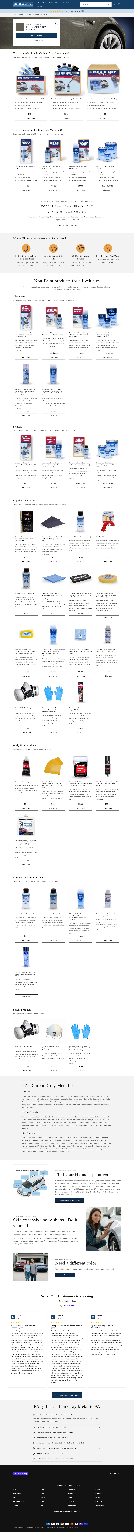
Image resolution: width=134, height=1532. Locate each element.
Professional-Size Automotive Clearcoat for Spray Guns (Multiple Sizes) (106, 334)
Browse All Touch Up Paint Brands (67, 1512)
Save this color (36, 35)
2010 (84, 211)
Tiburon (78, 206)
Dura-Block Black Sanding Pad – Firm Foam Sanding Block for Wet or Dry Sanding (80, 595)
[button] (53, 2)
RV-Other (98, 1501)
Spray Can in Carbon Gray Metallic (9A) (78, 167)
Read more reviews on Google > (67, 1395)
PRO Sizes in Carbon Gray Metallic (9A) (105, 167)
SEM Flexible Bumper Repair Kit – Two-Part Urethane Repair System (107, 783)
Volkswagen (72, 1505)
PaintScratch (21, 1527)
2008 (69, 211)
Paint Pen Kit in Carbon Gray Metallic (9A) (29, 99)
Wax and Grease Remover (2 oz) (80, 537)
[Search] (109, 4)
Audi (14, 1489)
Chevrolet (71, 1489)
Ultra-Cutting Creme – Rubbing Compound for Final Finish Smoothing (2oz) (25, 538)
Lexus (43, 1497)
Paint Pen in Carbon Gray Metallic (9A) (26, 167)
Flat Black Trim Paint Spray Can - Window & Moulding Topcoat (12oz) (26, 974)
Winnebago (99, 1505)
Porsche (71, 1501)
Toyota (43, 1505)
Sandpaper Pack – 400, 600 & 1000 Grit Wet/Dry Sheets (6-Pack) (52, 538)
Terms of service (50, 1527)
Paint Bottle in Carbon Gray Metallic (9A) (51, 167)
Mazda (97, 1497)
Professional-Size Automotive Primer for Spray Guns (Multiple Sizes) (107, 464)
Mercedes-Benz (18, 1501)
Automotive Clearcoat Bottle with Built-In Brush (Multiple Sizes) (53, 333)
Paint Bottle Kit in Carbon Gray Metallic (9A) (66, 99)
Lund (70, 1497)
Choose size (107, 190)
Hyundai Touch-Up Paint (24, 14)
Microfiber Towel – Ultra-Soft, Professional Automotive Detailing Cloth (80, 651)
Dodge (97, 1489)
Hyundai (98, 1493)
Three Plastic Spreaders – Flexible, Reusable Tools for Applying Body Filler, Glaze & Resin (52, 784)
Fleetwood (17, 1493)
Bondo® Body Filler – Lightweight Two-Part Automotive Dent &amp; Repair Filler (80, 783)
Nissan (43, 1501)
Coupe (68, 206)
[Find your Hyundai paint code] (30, 1185)
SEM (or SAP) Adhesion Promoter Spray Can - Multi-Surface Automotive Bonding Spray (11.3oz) (53, 652)
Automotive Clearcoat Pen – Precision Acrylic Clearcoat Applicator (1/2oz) (24, 334)
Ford (42, 1493)
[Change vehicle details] (56, 23)
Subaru (15, 1505)
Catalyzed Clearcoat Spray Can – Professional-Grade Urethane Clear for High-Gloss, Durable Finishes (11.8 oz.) (26, 392)
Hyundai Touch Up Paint (35, 24)
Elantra (59, 206)
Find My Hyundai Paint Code (67, 225)
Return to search (65, 1275)
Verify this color (36, 41)
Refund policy (40, 1527)
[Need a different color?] (30, 1266)
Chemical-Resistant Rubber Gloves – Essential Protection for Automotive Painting (53, 709)
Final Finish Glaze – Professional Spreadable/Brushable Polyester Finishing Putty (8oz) (26, 842)
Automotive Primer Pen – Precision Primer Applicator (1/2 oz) (25, 464)
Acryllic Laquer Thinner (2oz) (25, 593)
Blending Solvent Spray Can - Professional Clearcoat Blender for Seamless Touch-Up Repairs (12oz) (52, 392)
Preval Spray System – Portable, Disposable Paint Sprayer (80, 709)
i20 (91, 206)
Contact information (72, 1527)
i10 (86, 206)
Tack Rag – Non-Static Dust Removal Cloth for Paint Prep (52, 594)
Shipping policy (61, 1527)
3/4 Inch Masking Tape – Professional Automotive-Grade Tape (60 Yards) (106, 595)
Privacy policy (31, 1527)
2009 (76, 211)
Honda (70, 1493)
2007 (62, 211)
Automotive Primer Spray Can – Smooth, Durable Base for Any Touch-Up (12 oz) (52, 464)
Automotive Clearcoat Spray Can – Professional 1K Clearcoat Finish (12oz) (80, 334)
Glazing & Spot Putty (22, 782)
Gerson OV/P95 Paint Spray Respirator (24, 709)
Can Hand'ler (100, 537)
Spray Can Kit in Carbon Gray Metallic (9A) (102, 99)
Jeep (14, 1497)
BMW (42, 1489)
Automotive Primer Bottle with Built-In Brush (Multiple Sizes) (79, 464)
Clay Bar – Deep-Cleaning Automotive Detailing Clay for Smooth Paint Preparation (25, 651)
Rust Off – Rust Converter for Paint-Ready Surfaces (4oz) (106, 650)
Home (14, 14)
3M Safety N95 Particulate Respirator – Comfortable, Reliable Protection (51, 1048)
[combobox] (95, 4)
